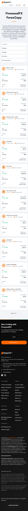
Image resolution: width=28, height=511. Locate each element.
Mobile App (18, 401)
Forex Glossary (5, 392)
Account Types (19, 384)
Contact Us (18, 420)
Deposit (17, 390)
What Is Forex (5, 395)
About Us (17, 409)
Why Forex (4, 398)
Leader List (4, 409)
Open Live (17, 398)
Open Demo (18, 395)
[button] (25, 313)
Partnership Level (6, 427)
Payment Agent (5, 429)
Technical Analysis (6, 384)
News (16, 412)
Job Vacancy (18, 417)
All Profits (4, 56)
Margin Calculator (6, 387)
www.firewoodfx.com (12, 437)
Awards (17, 415)
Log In (14, 336)
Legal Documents (13, 505)
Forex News (4, 390)
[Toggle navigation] (24, 5)
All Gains (4, 52)
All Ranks (4, 48)
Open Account (13, 342)
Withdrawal (18, 392)
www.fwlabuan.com (18, 464)
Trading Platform (19, 387)
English (10, 5)
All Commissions (6, 60)
